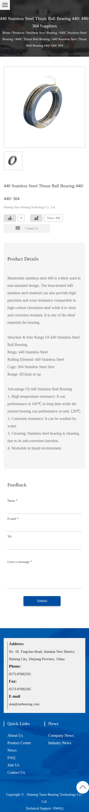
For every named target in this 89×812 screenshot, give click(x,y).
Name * (12, 500)
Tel (9, 536)
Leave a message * (19, 562)
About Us (15, 735)
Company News (61, 735)
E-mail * (13, 518)
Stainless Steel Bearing (41, 33)
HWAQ (57, 808)
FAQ (11, 758)
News (12, 750)
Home (6, 33)
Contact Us (31, 228)
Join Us (13, 765)
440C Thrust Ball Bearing (32, 39)
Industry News (59, 743)
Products (18, 33)
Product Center (19, 743)
